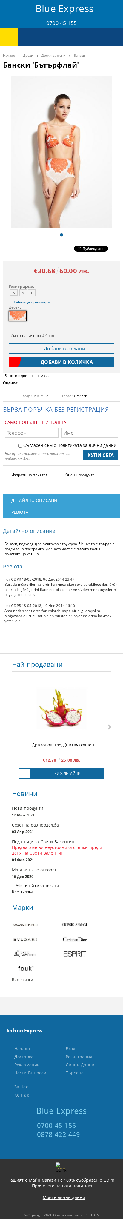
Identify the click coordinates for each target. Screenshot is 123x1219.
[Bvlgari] (36, 940)
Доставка (23, 1056)
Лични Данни (80, 1065)
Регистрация (79, 1056)
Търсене (75, 1073)
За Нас (21, 1087)
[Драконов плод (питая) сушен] (61, 708)
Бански (79, 55)
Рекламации (27, 1065)
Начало (9, 55)
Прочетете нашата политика (62, 1186)
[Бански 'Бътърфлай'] (61, 152)
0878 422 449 (58, 1134)
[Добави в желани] (24, 773)
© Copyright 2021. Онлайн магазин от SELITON (61, 1215)
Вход (71, 1048)
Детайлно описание (35, 500)
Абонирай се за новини (37, 885)
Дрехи (28, 55)
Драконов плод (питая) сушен (63, 745)
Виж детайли (67, 773)
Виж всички (22, 891)
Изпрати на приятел (29, 474)
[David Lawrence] (36, 954)
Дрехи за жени (53, 55)
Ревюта (19, 512)
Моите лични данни (64, 1197)
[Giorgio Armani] (86, 925)
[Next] (108, 727)
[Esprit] (86, 954)
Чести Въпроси (30, 1073)
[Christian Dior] (86, 940)
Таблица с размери (32, 302)
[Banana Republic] (36, 925)
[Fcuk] (36, 969)
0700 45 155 (61, 23)
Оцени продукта (80, 474)
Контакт (22, 1095)
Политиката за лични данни (87, 445)
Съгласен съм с (69, 445)
